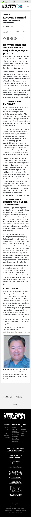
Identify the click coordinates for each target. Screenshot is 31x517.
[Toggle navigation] (28, 6)
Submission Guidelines (15, 435)
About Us (6, 429)
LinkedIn (23, 435)
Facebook (23, 429)
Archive (6, 432)
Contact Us (7, 437)
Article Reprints (14, 428)
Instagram (23, 433)
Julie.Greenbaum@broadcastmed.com (16, 332)
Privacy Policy (15, 504)
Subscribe (6, 427)
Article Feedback (6, 434)
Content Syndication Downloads (15, 440)
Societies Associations (15, 431)
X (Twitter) (24, 431)
